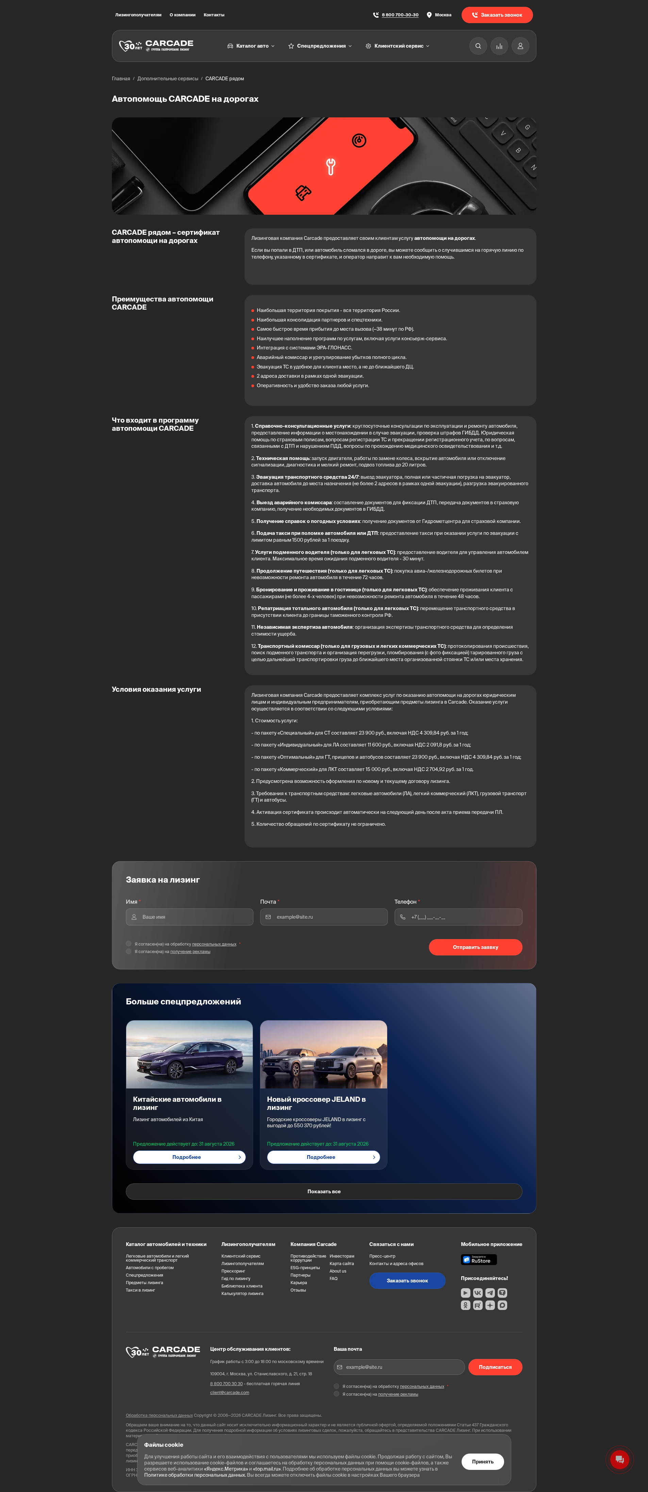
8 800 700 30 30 (226, 1383)
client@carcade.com (229, 1392)
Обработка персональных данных (159, 1415)
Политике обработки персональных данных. (195, 1475)
